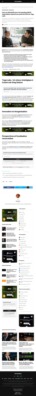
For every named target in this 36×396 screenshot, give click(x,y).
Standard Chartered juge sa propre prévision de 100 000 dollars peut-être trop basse (12, 240)
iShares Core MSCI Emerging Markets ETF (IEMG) (26, 279)
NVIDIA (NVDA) (22, 237)
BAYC (26, 114)
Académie (5, 378)
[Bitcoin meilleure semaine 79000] (4, 246)
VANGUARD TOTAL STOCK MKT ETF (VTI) (26, 264)
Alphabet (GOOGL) (23, 241)
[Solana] (4, 270)
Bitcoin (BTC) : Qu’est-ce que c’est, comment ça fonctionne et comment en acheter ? (12, 281)
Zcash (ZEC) (22, 227)
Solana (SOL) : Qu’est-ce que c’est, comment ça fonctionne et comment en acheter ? (12, 271)
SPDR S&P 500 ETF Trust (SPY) (25, 266)
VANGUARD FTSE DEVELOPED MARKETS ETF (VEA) (26, 276)
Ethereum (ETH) (22, 214)
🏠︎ (2, 378)
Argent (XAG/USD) (23, 305)
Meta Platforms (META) (23, 253)
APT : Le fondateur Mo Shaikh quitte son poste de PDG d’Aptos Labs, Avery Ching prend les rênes (17, 175)
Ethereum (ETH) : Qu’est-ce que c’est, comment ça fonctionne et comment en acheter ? (11, 276)
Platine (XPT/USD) (23, 303)
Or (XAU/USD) (22, 297)
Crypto (3, 97)
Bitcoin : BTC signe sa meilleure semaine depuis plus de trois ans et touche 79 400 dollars (11, 246)
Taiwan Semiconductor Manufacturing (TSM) (26, 247)
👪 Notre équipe (18, 392)
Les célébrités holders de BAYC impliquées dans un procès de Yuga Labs (13, 177)
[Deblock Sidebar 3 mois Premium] (9, 256)
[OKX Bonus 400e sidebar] (9, 215)
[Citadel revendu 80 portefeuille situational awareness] (4, 229)
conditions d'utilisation (12, 313)
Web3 (15, 125)
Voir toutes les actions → (26, 257)
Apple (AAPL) (22, 239)
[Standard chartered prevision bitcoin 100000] (4, 240)
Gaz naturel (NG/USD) (23, 299)
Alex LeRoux (18, 201)
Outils (28, 378)
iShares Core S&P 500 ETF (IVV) (25, 268)
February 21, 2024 (16, 69)
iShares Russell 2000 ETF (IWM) (25, 284)
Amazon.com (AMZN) (23, 245)
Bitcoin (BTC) (22, 212)
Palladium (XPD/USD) (23, 301)
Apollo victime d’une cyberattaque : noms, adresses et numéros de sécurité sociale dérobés (11, 234)
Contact (31, 378)
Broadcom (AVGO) (23, 249)
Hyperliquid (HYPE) (23, 223)
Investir (21, 378)
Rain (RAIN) (22, 229)
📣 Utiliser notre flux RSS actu (18, 389)
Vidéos (25, 378)
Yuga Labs (10, 181)
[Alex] (18, 196)
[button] (2, 1)
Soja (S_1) (21, 307)
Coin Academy (17, 1)
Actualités (9, 378)
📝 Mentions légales (18, 393)
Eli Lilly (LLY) (22, 255)
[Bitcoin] (4, 280)
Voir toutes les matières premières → (26, 311)
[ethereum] (4, 275)
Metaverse (16, 60)
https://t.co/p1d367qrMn (9, 67)
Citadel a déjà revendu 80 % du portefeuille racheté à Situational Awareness (12, 228)
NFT (6, 181)
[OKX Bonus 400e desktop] (18, 73)
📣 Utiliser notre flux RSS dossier (18, 390)
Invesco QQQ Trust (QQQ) (24, 270)
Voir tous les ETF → (26, 286)
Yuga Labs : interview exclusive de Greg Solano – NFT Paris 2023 (12, 173)
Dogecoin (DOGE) (23, 225)
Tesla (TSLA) (22, 251)
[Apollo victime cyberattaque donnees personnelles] (4, 234)
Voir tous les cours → (26, 231)
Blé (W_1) (21, 309)
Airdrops (17, 378)
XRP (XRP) (22, 216)
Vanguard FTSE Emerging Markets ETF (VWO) (26, 282)
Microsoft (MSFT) (23, 243)
